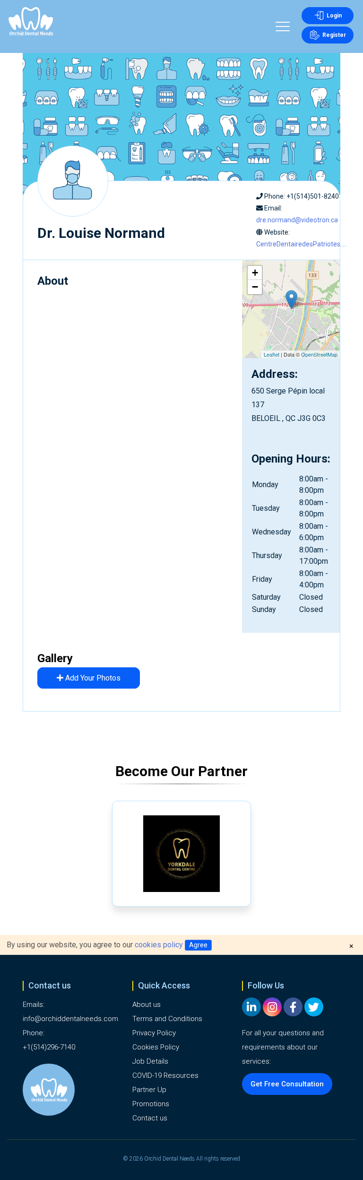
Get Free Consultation (287, 1084)
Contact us (149, 1118)
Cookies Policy (155, 1047)
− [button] (255, 287)
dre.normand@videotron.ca (297, 220)
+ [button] (255, 273)
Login (334, 15)
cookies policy (159, 944)
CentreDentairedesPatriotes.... (301, 244)
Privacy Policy (154, 1033)
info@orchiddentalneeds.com (70, 1018)
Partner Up (149, 1089)
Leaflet (271, 354)
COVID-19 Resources (165, 1075)
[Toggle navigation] (282, 28)
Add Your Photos (92, 677)
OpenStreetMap (319, 354)
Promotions (150, 1104)
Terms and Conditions (167, 1018)
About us (146, 1004)
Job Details (150, 1061)
